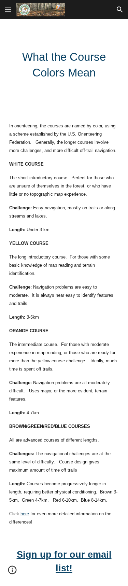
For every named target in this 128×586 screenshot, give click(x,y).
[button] (8, 9)
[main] (64, 64)
